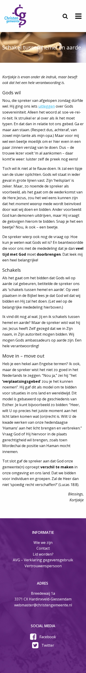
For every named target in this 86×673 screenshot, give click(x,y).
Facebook (47, 636)
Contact (43, 548)
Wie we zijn (43, 542)
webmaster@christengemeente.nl (43, 605)
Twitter (48, 645)
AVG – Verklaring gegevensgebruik (43, 559)
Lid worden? (43, 554)
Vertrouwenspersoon (43, 565)
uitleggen (46, 106)
